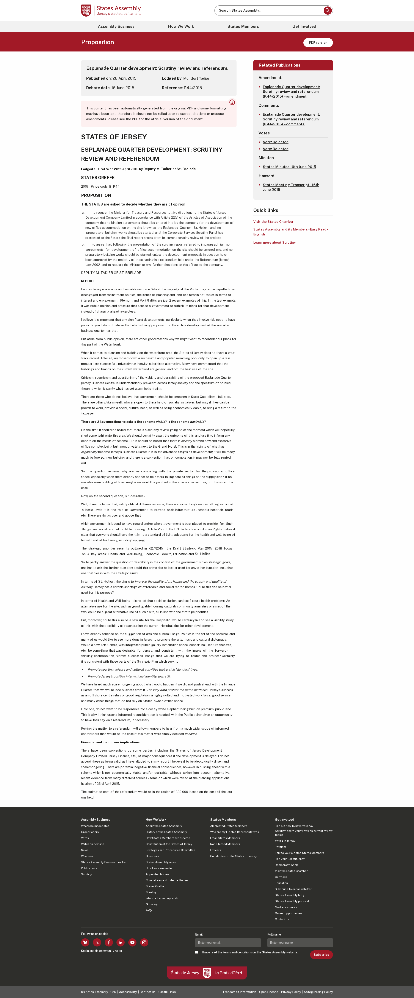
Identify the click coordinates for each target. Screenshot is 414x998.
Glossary (152, 904)
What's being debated (95, 826)
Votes (85, 838)
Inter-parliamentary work (162, 898)
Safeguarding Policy (318, 992)
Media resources (286, 907)
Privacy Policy (291, 992)
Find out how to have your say (294, 826)
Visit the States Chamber (273, 221)
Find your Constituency (290, 859)
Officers (215, 850)
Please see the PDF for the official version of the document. (156, 119)
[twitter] (97, 942)
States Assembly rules (161, 862)
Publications (89, 868)
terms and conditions (237, 952)
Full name (274, 934)
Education (281, 883)
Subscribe (321, 954)
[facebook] (109, 942)
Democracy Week (286, 865)
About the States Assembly (164, 826)
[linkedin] (120, 942)
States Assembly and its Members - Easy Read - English (290, 231)
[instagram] (144, 942)
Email (199, 934)
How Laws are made (159, 868)
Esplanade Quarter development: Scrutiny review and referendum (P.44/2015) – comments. (291, 119)
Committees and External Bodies (167, 880)
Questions (152, 856)
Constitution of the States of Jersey (169, 844)
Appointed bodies (157, 874)
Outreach (281, 877)
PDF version (318, 42)
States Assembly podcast (292, 901)
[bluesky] (85, 942)
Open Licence (268, 992)
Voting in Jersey (285, 840)
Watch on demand (92, 844)
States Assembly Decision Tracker (104, 862)
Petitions (281, 847)
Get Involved (304, 26)
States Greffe (155, 886)
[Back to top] (403, 983)
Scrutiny (86, 874)
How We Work (181, 26)
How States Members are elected (168, 838)
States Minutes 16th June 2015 (289, 167)
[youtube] (132, 942)
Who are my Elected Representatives (234, 832)
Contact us (282, 919)
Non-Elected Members (225, 844)
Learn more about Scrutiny (274, 242)
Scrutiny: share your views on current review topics (303, 832)
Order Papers (90, 832)
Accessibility (128, 992)
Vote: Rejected (276, 142)
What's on (87, 856)
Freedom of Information (239, 992)
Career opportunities (288, 913)
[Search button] (328, 10)
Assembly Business (116, 26)
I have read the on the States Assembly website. (250, 952)
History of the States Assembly (166, 832)
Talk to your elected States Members (299, 853)
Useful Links (167, 992)
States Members (243, 26)
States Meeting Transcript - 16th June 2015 (291, 187)
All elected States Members (229, 826)
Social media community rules (101, 951)
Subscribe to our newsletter (293, 889)
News (84, 850)
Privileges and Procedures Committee (170, 850)
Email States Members (225, 838)
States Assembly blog (289, 895)
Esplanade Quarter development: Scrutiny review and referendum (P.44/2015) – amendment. (291, 91)
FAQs (149, 910)
